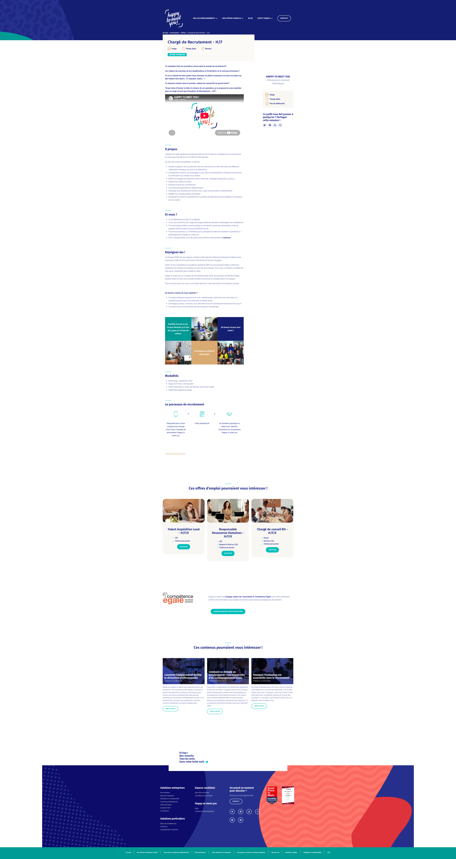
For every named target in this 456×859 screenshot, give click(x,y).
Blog (250, 18)
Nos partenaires (200, 852)
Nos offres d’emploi (231, 18)
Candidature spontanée (203, 796)
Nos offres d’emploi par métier (147, 852)
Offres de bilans (166, 805)
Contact (284, 18)
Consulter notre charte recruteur (228, 611)
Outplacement (165, 808)
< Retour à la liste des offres (175, 454)
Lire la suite (170, 709)
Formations (164, 811)
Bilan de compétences (168, 823)
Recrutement (165, 793)
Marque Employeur (167, 796)
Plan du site (275, 852)
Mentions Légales (291, 852)
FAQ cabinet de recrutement (221, 852)
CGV (328, 852)
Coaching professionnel (169, 802)
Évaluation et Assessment (169, 799)
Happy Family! (263, 18)
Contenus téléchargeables (204, 811)
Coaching (163, 826)
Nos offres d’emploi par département (176, 852)
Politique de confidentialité (312, 852)
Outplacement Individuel (169, 830)
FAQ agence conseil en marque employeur (251, 852)
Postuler (183, 547)
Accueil (128, 852)
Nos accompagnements (204, 18)
